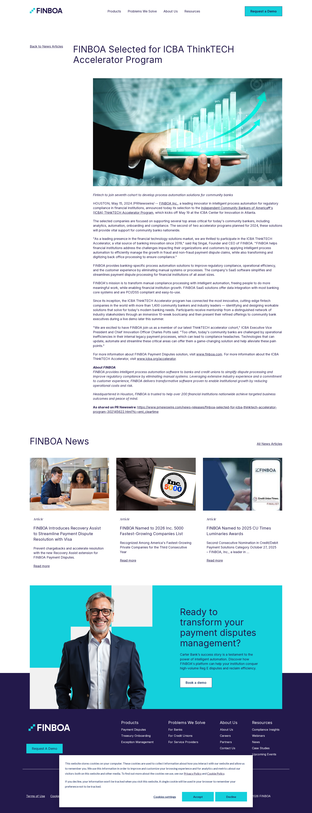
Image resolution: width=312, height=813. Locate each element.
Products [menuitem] (129, 722)
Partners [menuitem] (226, 742)
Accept (198, 796)
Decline (231, 796)
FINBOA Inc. (168, 203)
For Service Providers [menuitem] (183, 742)
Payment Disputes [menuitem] (133, 729)
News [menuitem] (256, 742)
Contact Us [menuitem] (227, 748)
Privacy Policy (193, 773)
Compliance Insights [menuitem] (266, 729)
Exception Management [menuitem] (137, 742)
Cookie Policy (215, 773)
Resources (192, 11)
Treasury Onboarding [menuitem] (136, 735)
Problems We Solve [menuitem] (186, 722)
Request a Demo (263, 11)
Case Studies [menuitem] (261, 748)
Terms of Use (35, 796)
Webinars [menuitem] (258, 735)
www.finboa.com (209, 354)
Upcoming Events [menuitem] (264, 754)
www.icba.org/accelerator (156, 359)
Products (114, 11)
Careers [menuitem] (225, 735)
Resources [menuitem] (262, 722)
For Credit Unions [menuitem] (180, 735)
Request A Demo (44, 748)
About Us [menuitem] (228, 722)
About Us (170, 11)
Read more (41, 566)
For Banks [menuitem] (175, 729)
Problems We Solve (142, 11)
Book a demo (196, 682)
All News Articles (269, 444)
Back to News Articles (46, 46)
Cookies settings (164, 796)
